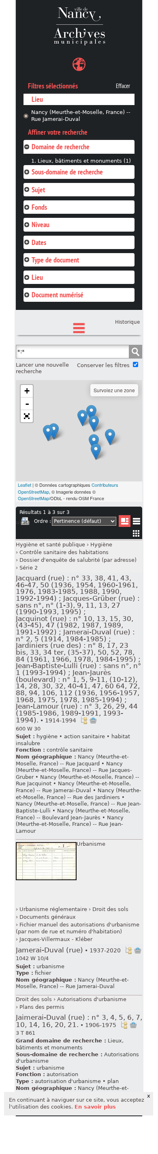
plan (113, 1081)
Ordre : (42, 521)
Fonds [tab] (39, 207)
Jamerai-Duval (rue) (68, 950)
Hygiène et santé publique (50, 545)
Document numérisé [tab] (57, 294)
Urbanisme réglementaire (53, 909)
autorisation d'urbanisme (68, 1081)
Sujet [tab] (38, 189)
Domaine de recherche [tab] (61, 146)
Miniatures (136, 533)
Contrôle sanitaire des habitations (64, 552)
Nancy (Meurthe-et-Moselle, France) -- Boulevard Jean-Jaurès (73, 814)
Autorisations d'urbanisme (91, 999)
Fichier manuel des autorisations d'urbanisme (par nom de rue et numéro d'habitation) (77, 928)
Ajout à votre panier (93, 720)
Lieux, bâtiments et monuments (70, 1044)
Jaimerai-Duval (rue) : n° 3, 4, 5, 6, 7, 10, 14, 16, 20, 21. (79, 1021)
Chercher (135, 351)
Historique (127, 322)
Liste (124, 521)
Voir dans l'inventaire (84, 720)
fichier (43, 973)
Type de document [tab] (55, 259)
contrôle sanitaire (70, 750)
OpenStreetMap (33, 498)
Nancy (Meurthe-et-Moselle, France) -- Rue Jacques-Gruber (74, 770)
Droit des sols (110, 909)
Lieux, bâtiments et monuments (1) (84, 161)
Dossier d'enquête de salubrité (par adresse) (78, 560)
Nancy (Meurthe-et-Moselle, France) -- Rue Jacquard (72, 760)
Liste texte (136, 522)
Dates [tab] (39, 242)
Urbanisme (91, 844)
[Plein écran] (27, 416)
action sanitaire (84, 736)
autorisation (62, 1074)
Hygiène (101, 545)
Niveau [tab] (40, 224)
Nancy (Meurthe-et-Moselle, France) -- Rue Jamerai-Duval (80, 115)
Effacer (123, 86)
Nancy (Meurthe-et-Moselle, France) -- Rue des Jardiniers (78, 793)
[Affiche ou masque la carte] (79, 65)
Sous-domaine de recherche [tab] (67, 171)
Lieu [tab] (37, 277)
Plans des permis (41, 1007)
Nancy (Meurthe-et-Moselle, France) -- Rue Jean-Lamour (70, 824)
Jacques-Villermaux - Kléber (55, 939)
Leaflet (24, 484)
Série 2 (28, 568)
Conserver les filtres (103, 365)
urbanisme (50, 966)
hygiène (47, 736)
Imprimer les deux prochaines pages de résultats (25, 522)
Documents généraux (47, 917)
